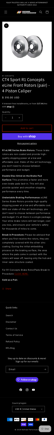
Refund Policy (13, 341)
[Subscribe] (45, 369)
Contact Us (11, 328)
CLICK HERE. (21, 273)
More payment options (27, 143)
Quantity (6, 112)
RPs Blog (10, 348)
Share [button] (8, 288)
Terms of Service (14, 335)
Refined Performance (30, 430)
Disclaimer (11, 322)
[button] (6, 12)
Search (9, 315)
